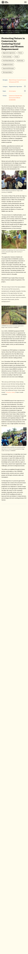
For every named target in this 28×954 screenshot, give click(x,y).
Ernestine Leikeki (10, 392)
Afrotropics (12, 91)
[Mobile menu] (25, 2)
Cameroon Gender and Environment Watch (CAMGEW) (15, 98)
